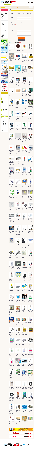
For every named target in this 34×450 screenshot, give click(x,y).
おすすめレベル (13, 24)
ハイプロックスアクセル (4, 94)
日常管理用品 (2, 34)
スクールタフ (3, 105)
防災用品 (2, 16)
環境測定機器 (2, 37)
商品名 (12, 13)
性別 (11, 22)
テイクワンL (3, 110)
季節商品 (2, 17)
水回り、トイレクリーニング (4, 30)
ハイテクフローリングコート (4, 100)
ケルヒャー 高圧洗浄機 (4, 104)
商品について (2, 117)
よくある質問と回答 (3, 124)
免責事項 (2, 131)
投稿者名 (12, 17)
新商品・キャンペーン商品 (4, 13)
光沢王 (2, 102)
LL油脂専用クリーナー (4, 109)
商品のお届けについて (3, 121)
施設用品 (2, 36)
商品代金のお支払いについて (4, 120)
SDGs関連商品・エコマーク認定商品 (4, 15)
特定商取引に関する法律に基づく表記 (4, 127)
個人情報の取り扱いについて (4, 129)
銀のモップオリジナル (3, 11)
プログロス (3, 101)
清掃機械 (2, 23)
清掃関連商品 (2, 24)
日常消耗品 (2, 35)
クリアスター (3, 98)
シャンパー (3, 114)
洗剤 (1, 25)
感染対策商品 (2, 18)
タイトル (12, 30)
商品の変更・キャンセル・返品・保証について (4, 123)
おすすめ (2, 12)
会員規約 (2, 130)
